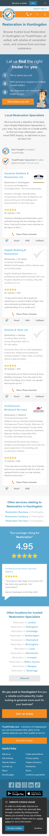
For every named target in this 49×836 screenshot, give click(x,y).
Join (32, 3)
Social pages (8, 774)
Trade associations (34, 753)
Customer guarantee (35, 774)
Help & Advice (9, 762)
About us (6, 753)
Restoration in (24, 622)
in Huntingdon (24, 511)
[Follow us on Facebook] (11, 785)
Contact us (7, 766)
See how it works (24, 740)
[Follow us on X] (18, 785)
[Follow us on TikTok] (37, 785)
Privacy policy (32, 758)
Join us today (24, 713)
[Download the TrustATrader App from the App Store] (34, 793)
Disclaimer (31, 766)
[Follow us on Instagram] (24, 785)
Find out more (32, 162)
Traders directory (34, 762)
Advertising (7, 758)
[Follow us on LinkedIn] (31, 785)
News (4, 770)
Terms (28, 770)
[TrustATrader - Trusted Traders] (8, 12)
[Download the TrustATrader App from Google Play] (16, 793)
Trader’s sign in (40, 8)
